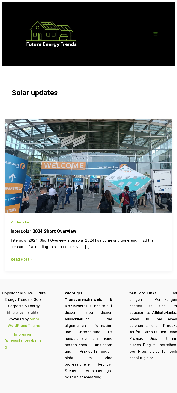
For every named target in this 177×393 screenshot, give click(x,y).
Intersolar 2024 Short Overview (43, 231)
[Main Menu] (155, 34)
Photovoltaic (21, 222)
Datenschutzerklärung (23, 343)
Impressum (24, 334)
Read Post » (21, 258)
